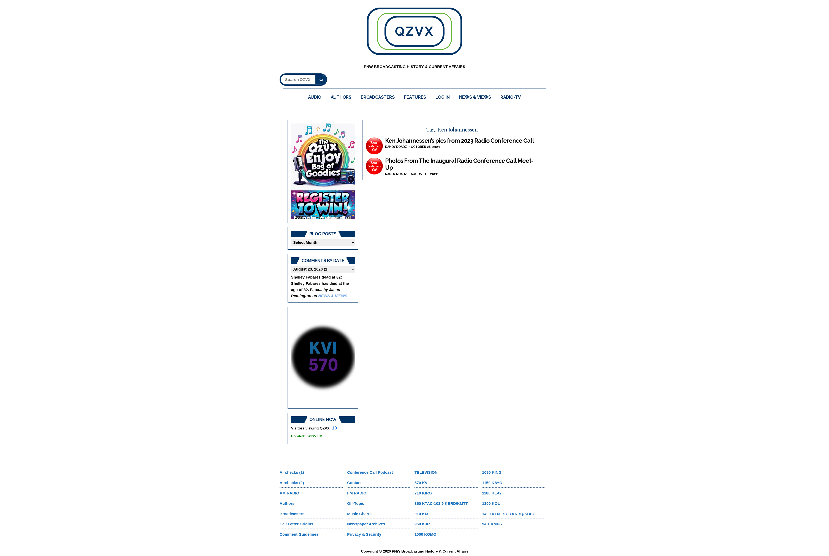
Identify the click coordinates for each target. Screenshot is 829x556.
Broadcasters (292, 514)
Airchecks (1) (292, 472)
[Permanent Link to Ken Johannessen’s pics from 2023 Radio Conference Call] (374, 146)
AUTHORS (341, 97)
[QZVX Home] (323, 171)
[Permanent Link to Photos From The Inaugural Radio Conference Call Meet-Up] (374, 166)
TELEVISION (426, 472)
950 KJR (422, 524)
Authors (287, 503)
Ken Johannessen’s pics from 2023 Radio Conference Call (459, 140)
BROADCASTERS (378, 97)
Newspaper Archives (366, 524)
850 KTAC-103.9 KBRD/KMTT (441, 503)
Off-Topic (355, 503)
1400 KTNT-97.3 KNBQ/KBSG (509, 514)
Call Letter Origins (296, 524)
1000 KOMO (425, 534)
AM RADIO (289, 493)
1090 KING (492, 472)
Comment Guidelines (299, 534)
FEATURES (415, 97)
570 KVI (421, 483)
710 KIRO (423, 493)
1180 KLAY (492, 493)
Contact (354, 483)
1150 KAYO (492, 483)
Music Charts (359, 514)
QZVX (414, 31)
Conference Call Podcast (370, 472)
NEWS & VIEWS (475, 97)
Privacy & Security (364, 534)
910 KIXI (422, 514)
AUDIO (314, 97)
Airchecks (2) (292, 483)
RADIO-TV (510, 97)
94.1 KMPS (492, 524)
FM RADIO (356, 493)
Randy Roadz (396, 147)
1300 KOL (491, 503)
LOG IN (442, 97)
